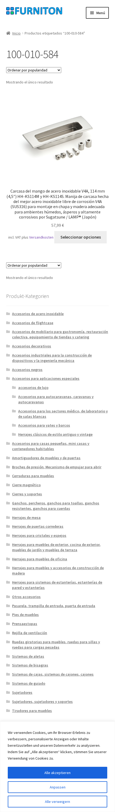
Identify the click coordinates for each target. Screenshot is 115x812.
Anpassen (58, 787)
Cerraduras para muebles (33, 475)
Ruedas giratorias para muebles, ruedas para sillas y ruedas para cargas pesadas (56, 644)
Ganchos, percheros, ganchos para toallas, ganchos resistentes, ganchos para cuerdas (55, 506)
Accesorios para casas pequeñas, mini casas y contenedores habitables (50, 446)
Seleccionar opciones (80, 237)
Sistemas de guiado (28, 683)
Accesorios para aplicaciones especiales (45, 378)
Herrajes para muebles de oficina (39, 559)
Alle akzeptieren (57, 772)
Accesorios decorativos (31, 346)
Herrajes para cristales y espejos (39, 535)
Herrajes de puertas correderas (37, 526)
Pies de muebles (25, 614)
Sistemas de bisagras (30, 665)
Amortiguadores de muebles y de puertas (46, 457)
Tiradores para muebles (32, 710)
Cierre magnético (26, 484)
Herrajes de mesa (26, 517)
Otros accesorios (26, 596)
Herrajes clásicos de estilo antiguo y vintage (55, 434)
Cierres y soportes (27, 494)
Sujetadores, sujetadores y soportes (42, 701)
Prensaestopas (24, 623)
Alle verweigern (57, 801)
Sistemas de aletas (28, 656)
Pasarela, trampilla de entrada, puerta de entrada (53, 605)
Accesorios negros (27, 369)
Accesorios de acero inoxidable (38, 313)
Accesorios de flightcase (32, 322)
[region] (57, 766)
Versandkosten (41, 237)
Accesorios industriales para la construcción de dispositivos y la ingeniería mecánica (52, 358)
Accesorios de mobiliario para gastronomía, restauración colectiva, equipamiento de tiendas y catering (60, 334)
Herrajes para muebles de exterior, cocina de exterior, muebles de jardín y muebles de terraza (56, 547)
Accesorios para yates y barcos (44, 425)
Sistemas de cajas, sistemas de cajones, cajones (53, 674)
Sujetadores (22, 692)
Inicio (16, 33)
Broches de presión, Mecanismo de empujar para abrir (56, 467)
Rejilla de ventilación (29, 632)
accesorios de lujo (33, 387)
